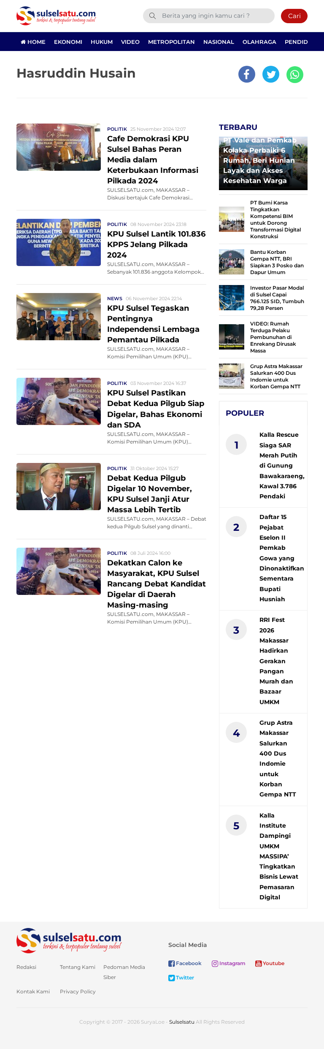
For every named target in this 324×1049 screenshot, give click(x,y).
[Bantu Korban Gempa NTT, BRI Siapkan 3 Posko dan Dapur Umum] (231, 261)
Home (36, 41)
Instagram (232, 963)
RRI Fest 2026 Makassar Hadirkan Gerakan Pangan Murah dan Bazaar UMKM (276, 661)
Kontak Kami (33, 991)
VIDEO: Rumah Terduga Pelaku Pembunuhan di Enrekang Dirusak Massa (273, 337)
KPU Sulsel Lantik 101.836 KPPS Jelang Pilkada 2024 (156, 244)
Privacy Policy (78, 991)
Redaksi (26, 967)
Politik (117, 129)
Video (130, 41)
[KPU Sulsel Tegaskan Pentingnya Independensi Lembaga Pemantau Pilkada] (58, 316)
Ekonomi (68, 41)
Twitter (184, 977)
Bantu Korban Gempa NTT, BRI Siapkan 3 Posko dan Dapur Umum (277, 262)
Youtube (273, 963)
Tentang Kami (77, 967)
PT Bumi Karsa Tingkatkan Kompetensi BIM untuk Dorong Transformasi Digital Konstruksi (275, 219)
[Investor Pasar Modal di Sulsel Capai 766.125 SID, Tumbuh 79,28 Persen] (231, 297)
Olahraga (259, 41)
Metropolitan (171, 41)
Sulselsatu (181, 1022)
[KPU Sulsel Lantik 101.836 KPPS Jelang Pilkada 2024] (58, 242)
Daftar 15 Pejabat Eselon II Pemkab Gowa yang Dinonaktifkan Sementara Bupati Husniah (281, 558)
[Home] (56, 15)
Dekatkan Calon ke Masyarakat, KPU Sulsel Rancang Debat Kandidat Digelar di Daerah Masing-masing (156, 584)
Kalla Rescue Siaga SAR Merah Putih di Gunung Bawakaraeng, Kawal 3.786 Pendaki (282, 465)
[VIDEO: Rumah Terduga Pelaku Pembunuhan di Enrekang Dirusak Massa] (231, 336)
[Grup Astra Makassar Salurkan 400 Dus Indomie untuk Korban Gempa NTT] (231, 375)
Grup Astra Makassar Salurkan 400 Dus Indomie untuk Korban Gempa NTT (276, 376)
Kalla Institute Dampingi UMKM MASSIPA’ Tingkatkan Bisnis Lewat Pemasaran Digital (278, 856)
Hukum (102, 41)
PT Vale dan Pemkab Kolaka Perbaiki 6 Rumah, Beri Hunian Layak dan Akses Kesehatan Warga (260, 160)
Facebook (188, 963)
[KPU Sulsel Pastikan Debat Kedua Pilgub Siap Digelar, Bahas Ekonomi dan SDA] (58, 401)
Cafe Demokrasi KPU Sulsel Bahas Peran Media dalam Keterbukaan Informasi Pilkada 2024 (152, 160)
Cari (294, 16)
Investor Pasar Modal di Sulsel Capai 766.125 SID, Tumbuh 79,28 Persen (277, 298)
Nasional (218, 41)
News (114, 298)
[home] (69, 940)
